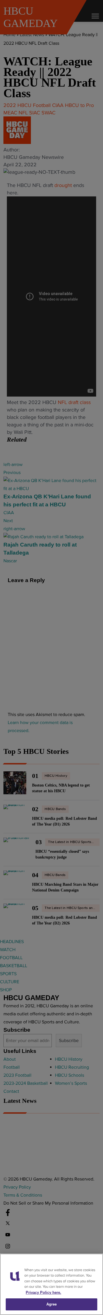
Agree (51, 1304)
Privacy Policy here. (43, 1292)
